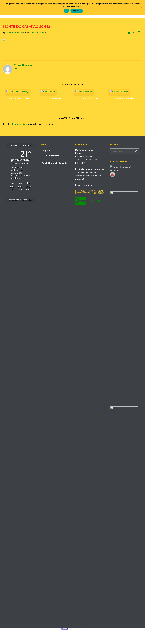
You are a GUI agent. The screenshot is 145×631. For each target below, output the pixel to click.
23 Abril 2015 (38, 32)
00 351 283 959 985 (87, 172)
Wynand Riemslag (15, 32)
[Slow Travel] (55, 92)
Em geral (46, 150)
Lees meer (76, 11)
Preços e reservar (51, 155)
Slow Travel (55, 98)
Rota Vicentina (90, 98)
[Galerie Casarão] (124, 92)
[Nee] (141, 7)
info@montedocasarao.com (90, 169)
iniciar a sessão (18, 124)
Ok (66, 11)
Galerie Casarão (124, 98)
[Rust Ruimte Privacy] (21, 92)
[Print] (129, 32)
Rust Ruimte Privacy (20, 98)
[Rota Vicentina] (90, 92)
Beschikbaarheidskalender (55, 163)
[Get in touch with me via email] (16, 69)
